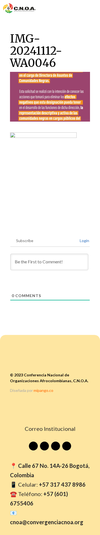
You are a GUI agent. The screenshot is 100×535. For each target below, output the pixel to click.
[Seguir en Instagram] (55, 446)
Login (84, 240)
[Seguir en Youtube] (33, 446)
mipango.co (43, 390)
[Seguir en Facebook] (44, 446)
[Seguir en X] (66, 446)
